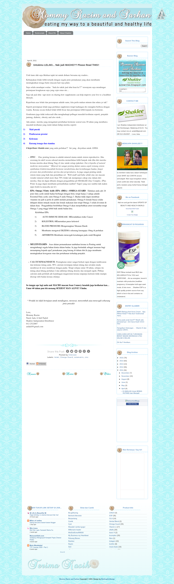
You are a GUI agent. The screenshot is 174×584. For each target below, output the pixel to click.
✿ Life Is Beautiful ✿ (38, 513)
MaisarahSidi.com (37, 536)
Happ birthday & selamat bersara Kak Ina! (44, 515)
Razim (70, 544)
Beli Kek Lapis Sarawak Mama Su (41, 530)
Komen (32, 364)
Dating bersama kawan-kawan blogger (43, 522)
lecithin (111, 544)
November (125, 376)
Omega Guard (66, 357)
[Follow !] (161, 26)
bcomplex (112, 535)
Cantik (70, 521)
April (123, 388)
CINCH (111, 513)
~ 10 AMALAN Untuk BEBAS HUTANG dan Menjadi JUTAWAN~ (131, 393)
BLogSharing (73, 513)
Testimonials (39, 33)
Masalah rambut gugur (76, 527)
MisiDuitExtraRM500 (76, 532)
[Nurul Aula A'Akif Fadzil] (132, 212)
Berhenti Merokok (75, 516)
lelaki (56, 357)
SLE (69, 547)
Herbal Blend (114, 521)
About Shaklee (65, 33)
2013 (122, 364)
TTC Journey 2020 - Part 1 (39, 547)
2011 (122, 370)
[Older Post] (105, 374)
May (123, 385)
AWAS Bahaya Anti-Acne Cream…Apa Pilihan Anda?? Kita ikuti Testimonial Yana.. (131, 313)
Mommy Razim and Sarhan (69, 579)
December (125, 373)
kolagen (112, 541)
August (124, 379)
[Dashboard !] (162, 24)
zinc (86, 357)
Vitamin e (112, 527)
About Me (52, 33)
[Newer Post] (33, 374)
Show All (62, 552)
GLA (111, 518)
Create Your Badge (132, 215)
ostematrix (79, 357)
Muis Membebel (36, 545)
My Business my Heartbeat (78, 535)
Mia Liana (34, 528)
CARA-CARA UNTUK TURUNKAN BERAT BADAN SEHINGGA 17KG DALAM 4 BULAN (129, 336)
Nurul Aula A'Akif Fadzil (132, 208)
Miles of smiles (36, 521)
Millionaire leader (74, 530)
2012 (122, 367)
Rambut (71, 541)
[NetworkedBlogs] (132, 401)
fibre (111, 538)
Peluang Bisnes (74, 538)
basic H (112, 532)
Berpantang (72, 518)
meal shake (113, 547)
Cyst (70, 524)
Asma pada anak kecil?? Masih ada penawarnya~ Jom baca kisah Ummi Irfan (130, 322)
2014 (122, 361)
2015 (122, 358)
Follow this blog (132, 404)
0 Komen (42, 364)
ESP (110, 516)
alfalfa (111, 530)
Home (28, 33)
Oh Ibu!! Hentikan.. (124, 342)
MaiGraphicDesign (108, 579)
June (123, 382)
